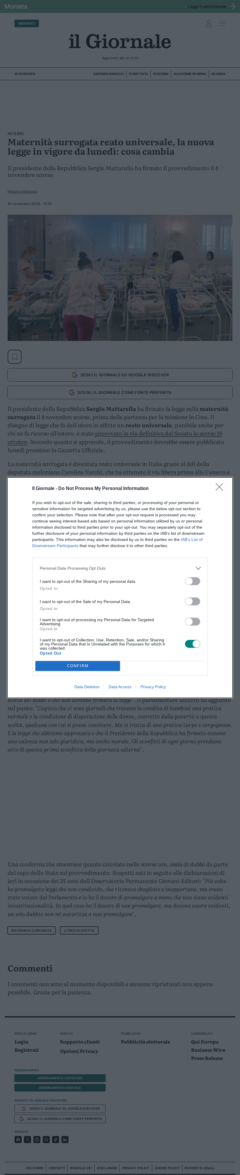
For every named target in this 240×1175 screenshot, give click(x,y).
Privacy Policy (153, 686)
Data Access (120, 686)
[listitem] (120, 568)
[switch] (192, 581)
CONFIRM (78, 666)
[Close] (221, 488)
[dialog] (120, 587)
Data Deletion (87, 686)
